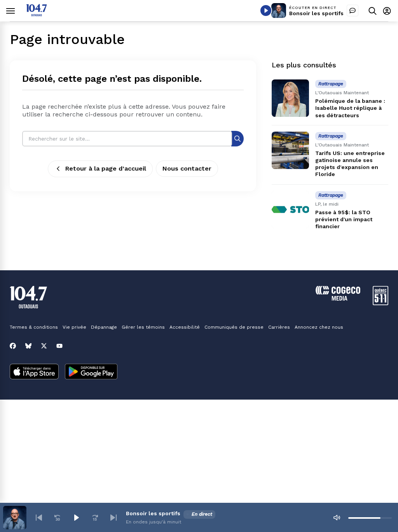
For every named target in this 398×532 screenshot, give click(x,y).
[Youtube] (59, 346)
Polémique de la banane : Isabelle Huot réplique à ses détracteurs (350, 108)
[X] (44, 346)
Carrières (279, 327)
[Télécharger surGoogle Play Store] (91, 372)
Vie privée (74, 327)
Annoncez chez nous (319, 327)
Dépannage (104, 327)
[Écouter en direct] (266, 10)
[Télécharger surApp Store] (34, 372)
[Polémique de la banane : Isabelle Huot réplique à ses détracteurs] (290, 98)
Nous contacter (186, 168)
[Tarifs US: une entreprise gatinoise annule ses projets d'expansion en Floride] (290, 150)
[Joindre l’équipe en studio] (352, 10)
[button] (39, 517)
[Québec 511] (380, 303)
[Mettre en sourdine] (336, 517)
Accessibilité (184, 327)
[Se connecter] (387, 10)
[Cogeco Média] (338, 298)
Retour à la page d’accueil (105, 168)
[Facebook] (13, 346)
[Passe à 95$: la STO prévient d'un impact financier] (290, 209)
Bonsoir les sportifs (316, 13)
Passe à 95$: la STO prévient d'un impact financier (343, 219)
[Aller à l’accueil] (36, 14)
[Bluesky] (28, 346)
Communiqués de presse (234, 327)
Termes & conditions (34, 327)
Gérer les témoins (143, 327)
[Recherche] (237, 138)
